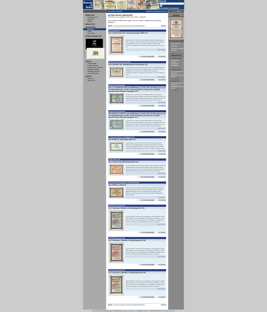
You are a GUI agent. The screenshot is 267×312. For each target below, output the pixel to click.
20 (135, 26)
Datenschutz (132, 310)
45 (143, 26)
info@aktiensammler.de (169, 310)
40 (140, 26)
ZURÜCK (163, 26)
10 (132, 26)
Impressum (125, 310)
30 (137, 26)
